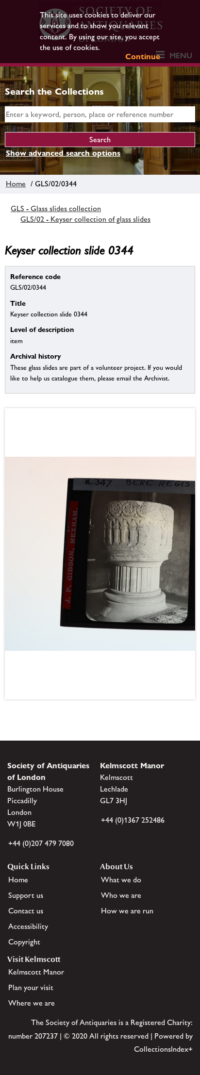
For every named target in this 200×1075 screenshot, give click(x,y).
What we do (121, 879)
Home (16, 183)
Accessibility (28, 926)
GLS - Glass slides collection (56, 208)
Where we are (31, 1003)
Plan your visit (30, 987)
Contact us (25, 910)
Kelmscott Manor (36, 971)
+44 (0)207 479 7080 (41, 843)
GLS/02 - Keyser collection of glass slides (85, 219)
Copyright (24, 941)
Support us (25, 895)
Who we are (121, 895)
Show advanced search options (63, 153)
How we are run (127, 910)
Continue (142, 56)
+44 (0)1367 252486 (133, 820)
